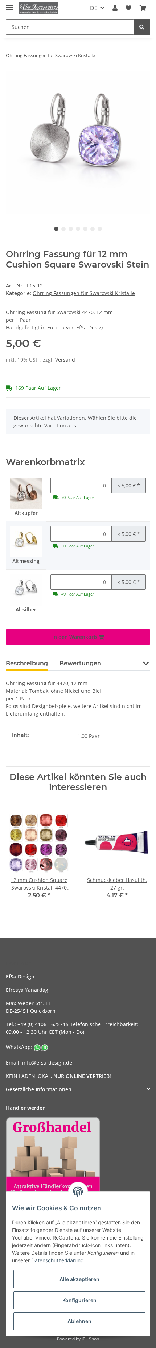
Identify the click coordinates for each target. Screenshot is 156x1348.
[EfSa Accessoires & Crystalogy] (38, 8)
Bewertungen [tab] (80, 663)
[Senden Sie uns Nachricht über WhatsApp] (41, 1047)
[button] (115, 8)
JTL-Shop (90, 1339)
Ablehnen (79, 1321)
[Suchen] (142, 27)
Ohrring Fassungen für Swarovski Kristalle (84, 293)
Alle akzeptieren (79, 1279)
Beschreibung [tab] (27, 663)
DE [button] (94, 8)
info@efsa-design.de (47, 1062)
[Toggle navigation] (9, 4)
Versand (65, 359)
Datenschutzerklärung (57, 1260)
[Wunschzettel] (128, 8)
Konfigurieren (79, 1300)
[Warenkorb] (143, 8)
